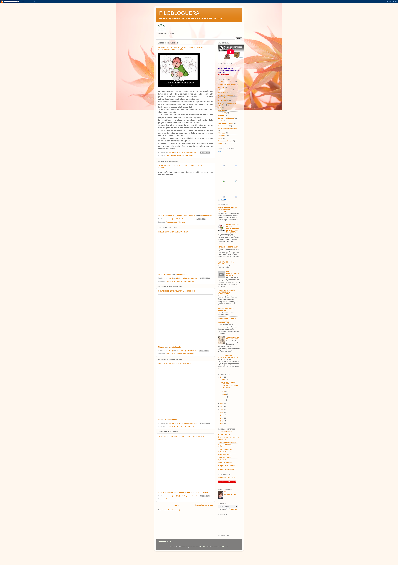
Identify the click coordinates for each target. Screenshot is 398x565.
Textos (220, 138)
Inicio (176, 505)
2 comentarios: (187, 219)
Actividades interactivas (226, 84)
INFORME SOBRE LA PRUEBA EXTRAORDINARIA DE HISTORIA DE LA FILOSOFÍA (181, 48)
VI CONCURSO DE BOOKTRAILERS (232, 338)
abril (223, 391)
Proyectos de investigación (227, 128)
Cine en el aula (223, 98)
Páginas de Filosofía (225, 462)
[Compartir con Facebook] (207, 153)
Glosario (221, 115)
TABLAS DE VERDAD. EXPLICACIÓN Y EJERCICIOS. (228, 356)
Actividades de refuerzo (226, 82)
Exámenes (221, 110)
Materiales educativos (225, 123)
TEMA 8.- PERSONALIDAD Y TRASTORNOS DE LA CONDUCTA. (227, 209)
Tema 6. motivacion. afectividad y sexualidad (175, 492)
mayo (224, 379)
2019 (222, 377)
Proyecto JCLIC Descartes (227, 442)
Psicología (181, 222)
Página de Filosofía (224, 452)
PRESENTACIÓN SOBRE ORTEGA (173, 232)
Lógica (220, 120)
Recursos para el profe (226, 469)
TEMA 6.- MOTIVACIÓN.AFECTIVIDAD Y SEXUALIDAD (181, 436)
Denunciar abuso (165, 541)
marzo (224, 394)
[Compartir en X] (205, 153)
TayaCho (203, 547)
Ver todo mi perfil (230, 494)
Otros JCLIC (222, 439)
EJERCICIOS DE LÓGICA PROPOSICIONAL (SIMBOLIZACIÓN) (226, 292)
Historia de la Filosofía (185, 155)
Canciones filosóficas (225, 95)
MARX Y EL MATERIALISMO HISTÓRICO (175, 364)
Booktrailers (222, 92)
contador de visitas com (226, 477)
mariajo (228, 492)
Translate (234, 509)
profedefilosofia (206, 215)
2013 (222, 418)
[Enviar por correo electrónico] (201, 153)
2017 (222, 406)
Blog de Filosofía (224, 434)
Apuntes (221, 87)
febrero (224, 397)
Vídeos (220, 143)
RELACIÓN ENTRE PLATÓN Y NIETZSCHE (176, 291)
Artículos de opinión (225, 90)
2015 (222, 412)
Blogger (225, 547)
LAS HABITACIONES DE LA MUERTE (233, 273)
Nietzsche (162, 347)
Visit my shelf (222, 199)
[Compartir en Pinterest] (209, 153)
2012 (222, 421)
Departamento (171, 155)
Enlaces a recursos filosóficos (228, 437)
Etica (219, 107)
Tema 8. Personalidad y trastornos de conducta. (177, 215)
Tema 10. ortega (164, 274)
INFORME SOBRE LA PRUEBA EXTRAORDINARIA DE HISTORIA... (229, 384)
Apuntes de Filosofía (225, 432)
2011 (222, 424)
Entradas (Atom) (174, 510)
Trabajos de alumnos (225, 141)
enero (224, 400)
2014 (222, 415)
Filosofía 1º (222, 113)
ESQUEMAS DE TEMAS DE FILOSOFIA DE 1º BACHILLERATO (227, 320)
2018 (222, 403)
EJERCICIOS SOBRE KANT (228, 247)
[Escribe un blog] (203, 153)
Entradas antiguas (204, 505)
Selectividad (222, 135)
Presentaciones (171, 222)
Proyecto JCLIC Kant (225, 449)
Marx (160, 420)
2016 (222, 409)
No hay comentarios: (189, 152)
